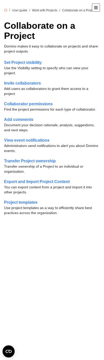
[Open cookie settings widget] (9, 351)
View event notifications (26, 140)
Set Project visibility (23, 62)
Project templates (20, 202)
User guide (19, 10)
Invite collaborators (22, 83)
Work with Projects (44, 10)
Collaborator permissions (28, 104)
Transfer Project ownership (30, 161)
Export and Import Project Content (37, 181)
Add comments (18, 119)
